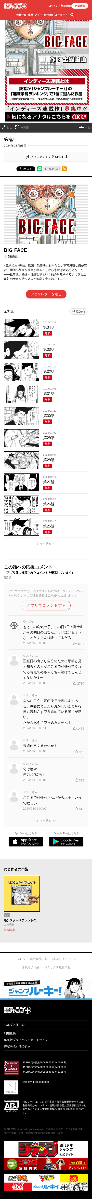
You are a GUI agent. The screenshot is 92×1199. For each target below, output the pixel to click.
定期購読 (80, 5)
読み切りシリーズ (64, 959)
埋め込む (54, 168)
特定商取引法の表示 (17, 1046)
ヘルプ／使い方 (14, 1025)
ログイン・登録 (60, 5)
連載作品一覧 (39, 959)
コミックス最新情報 (57, 967)
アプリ (38, 14)
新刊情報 (48, 14)
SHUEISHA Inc (14, 1129)
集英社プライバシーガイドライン (26, 1040)
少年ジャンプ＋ (15, 6)
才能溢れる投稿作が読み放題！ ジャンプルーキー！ (46, 987)
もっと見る (44, 543)
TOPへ (20, 959)
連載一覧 (21, 14)
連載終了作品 (30, 967)
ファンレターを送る (46, 294)
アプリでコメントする (46, 605)
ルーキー (61, 14)
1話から (80, 311)
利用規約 (10, 1033)
